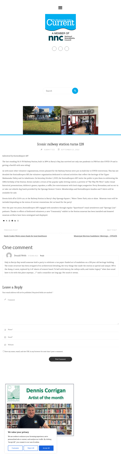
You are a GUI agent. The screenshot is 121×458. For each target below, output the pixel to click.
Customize (15, 448)
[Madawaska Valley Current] (60, 28)
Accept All (46, 448)
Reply (42, 256)
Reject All (31, 448)
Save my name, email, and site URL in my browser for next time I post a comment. (34, 351)
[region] (31, 440)
